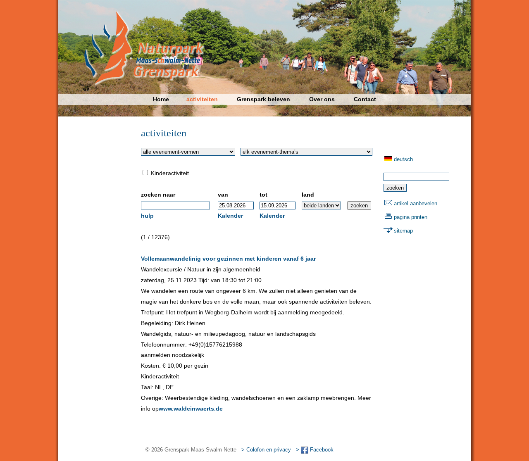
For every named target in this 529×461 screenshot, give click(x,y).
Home (161, 99)
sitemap (403, 231)
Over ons (322, 99)
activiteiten (202, 99)
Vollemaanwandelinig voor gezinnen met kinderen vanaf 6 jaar (228, 258)
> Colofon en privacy (266, 450)
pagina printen (410, 217)
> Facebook (315, 450)
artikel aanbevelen (415, 203)
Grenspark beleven (263, 99)
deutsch (403, 159)
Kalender (230, 215)
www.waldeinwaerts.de (191, 408)
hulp (147, 215)
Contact (365, 99)
